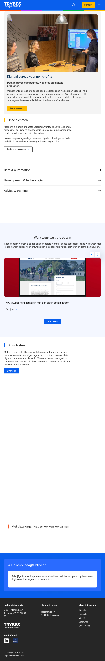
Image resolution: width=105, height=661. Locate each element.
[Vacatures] (84, 622)
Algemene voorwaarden (14, 655)
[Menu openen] (99, 5)
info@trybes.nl (17, 610)
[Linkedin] (6, 640)
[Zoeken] (73, 5)
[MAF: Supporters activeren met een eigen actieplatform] (52, 259)
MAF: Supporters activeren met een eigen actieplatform (37, 302)
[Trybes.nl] (12, 3)
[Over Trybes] (84, 610)
